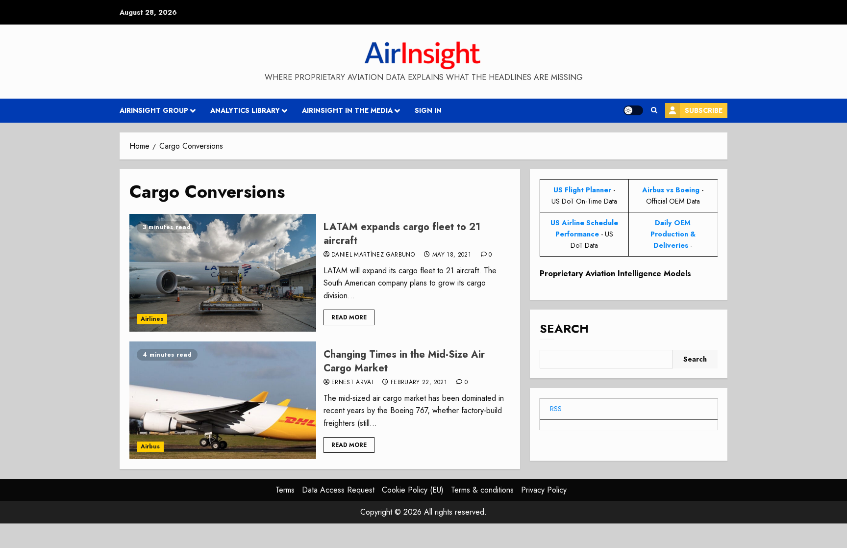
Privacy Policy (544, 490)
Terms (285, 490)
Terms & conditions (482, 490)
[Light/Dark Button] (633, 110)
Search (564, 328)
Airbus (150, 446)
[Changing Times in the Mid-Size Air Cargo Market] (222, 400)
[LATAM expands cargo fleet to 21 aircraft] (222, 273)
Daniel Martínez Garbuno (373, 255)
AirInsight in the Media (347, 110)
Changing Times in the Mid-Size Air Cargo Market (404, 361)
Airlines (152, 318)
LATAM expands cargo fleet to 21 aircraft (402, 234)
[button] (654, 110)
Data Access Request (338, 490)
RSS (556, 409)
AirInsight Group (154, 110)
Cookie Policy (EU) (413, 490)
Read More (349, 317)
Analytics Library (245, 110)
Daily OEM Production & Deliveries (673, 234)
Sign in (428, 110)
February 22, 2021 (419, 383)
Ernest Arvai (352, 383)
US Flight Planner (582, 190)
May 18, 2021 (451, 255)
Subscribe (703, 110)
